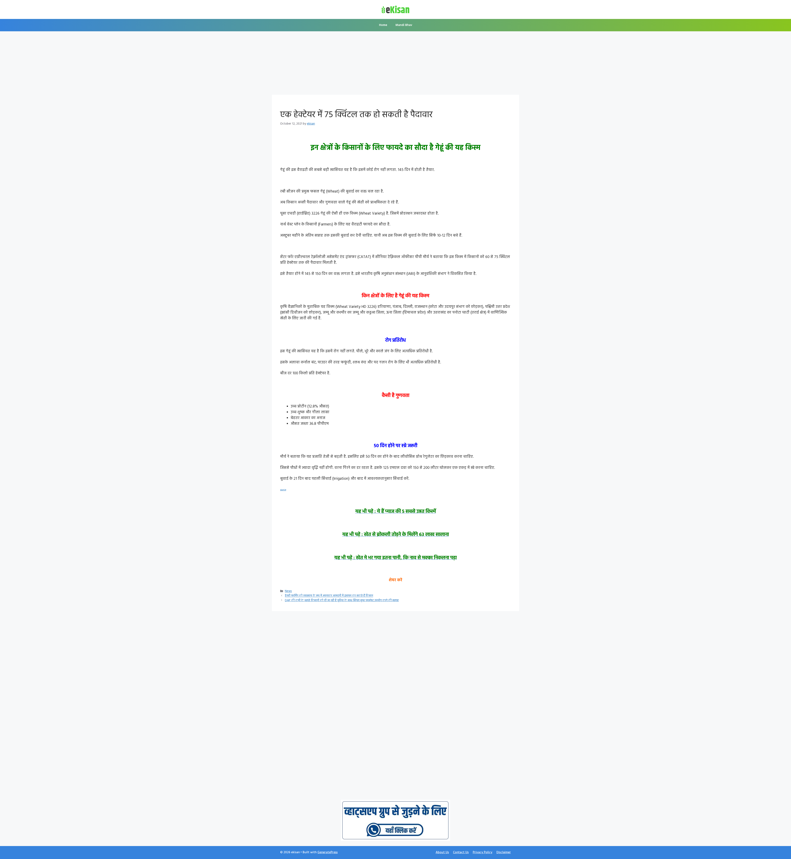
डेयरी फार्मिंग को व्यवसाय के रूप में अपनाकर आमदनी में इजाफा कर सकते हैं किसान (329, 596)
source (283, 490)
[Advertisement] (395, 64)
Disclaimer (503, 852)
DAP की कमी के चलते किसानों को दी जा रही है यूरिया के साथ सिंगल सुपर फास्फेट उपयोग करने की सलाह (342, 600)
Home (383, 25)
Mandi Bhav (404, 25)
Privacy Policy (482, 852)
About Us (442, 852)
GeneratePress (327, 852)
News (288, 591)
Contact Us (461, 852)
